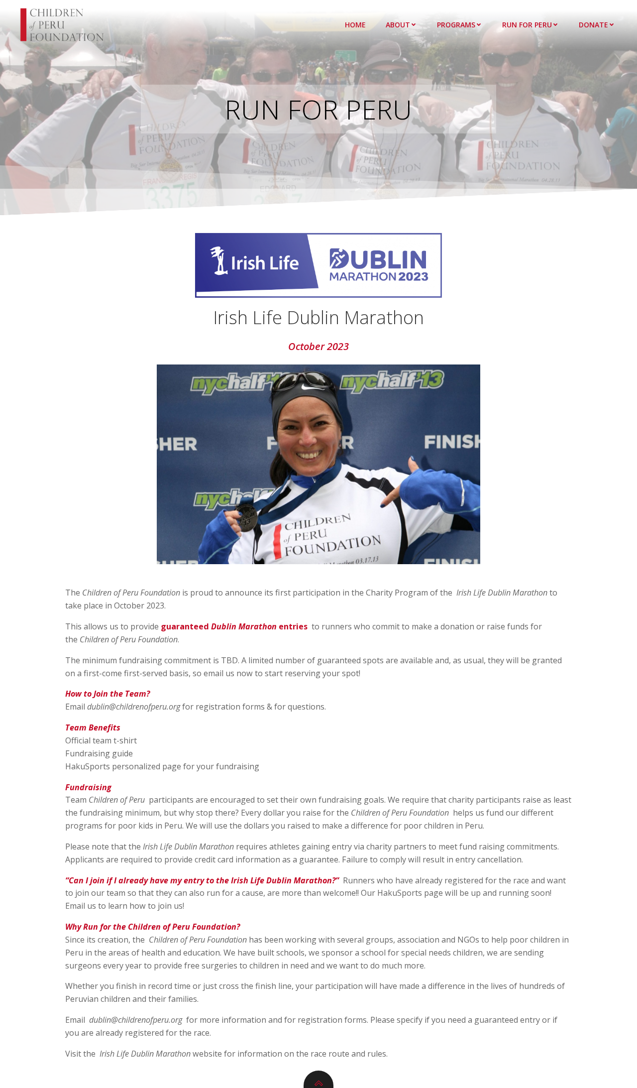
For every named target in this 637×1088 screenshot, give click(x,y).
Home (355, 24)
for (192, 1019)
